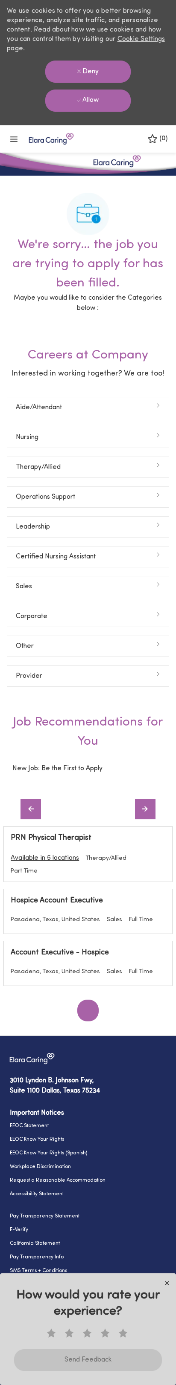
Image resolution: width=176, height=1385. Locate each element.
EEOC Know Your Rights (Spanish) (49, 1153)
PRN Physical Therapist (51, 838)
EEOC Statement (29, 1125)
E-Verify (19, 1229)
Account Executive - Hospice (60, 953)
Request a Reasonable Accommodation (58, 1180)
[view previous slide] (31, 809)
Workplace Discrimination (40, 1166)
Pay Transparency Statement (44, 1216)
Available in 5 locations (45, 859)
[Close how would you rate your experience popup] (167, 1283)
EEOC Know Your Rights (37, 1139)
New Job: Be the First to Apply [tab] (57, 768)
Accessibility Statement (37, 1194)
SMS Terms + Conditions (38, 1270)
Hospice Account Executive (57, 901)
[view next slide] (145, 809)
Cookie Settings (141, 39)
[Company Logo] (51, 139)
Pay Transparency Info (37, 1257)
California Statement (35, 1243)
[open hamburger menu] (14, 139)
